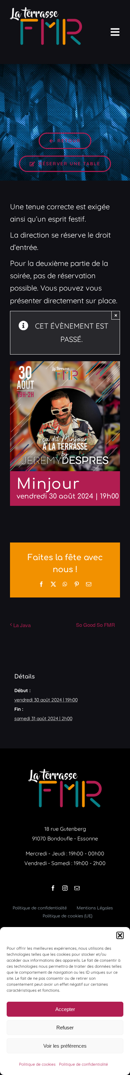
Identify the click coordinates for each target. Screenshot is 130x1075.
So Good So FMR (95, 624)
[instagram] (65, 888)
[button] (120, 935)
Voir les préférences (65, 1046)
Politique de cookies (37, 1064)
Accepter (65, 1009)
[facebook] (53, 888)
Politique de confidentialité (83, 1064)
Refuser (65, 1027)
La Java (22, 624)
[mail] (77, 888)
